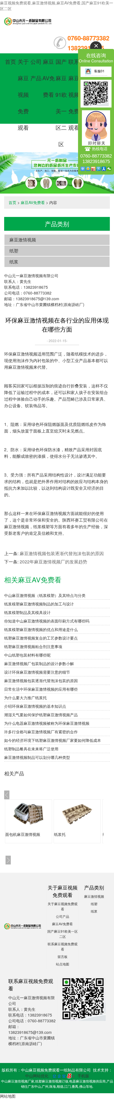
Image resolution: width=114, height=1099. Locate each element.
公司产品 (62, 916)
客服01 (99, 70)
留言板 (63, 956)
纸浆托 (60, 834)
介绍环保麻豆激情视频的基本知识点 (35, 706)
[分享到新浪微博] (93, 169)
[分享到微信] (109, 169)
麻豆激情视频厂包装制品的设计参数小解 (39, 663)
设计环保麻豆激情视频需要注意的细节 (37, 672)
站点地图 (62, 964)
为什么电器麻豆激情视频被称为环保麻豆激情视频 (46, 723)
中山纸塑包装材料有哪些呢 (27, 655)
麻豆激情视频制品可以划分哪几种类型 (37, 757)
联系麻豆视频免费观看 (73, 94)
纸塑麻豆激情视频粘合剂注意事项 (33, 646)
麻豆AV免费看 (48, 77)
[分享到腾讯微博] (98, 169)
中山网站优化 (36, 1075)
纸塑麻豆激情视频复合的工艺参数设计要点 (41, 638)
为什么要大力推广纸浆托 (25, 697)
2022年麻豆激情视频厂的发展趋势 (53, 561)
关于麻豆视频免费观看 (23, 94)
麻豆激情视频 (22, 239)
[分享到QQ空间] (88, 169)
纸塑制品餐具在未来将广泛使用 (31, 748)
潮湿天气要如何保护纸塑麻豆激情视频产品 (41, 714)
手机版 (83, 1075)
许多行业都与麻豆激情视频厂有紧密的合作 (41, 731)
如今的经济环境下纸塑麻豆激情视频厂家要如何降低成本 (52, 740)
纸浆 (13, 261)
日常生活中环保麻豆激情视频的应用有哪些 (41, 689)
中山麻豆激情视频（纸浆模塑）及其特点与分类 (45, 595)
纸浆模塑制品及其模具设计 (27, 612)
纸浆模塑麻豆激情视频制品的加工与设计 (39, 604)
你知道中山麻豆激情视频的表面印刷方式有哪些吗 (46, 621)
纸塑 (13, 250)
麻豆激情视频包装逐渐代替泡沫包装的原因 (62, 553)
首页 (10, 61)
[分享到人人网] (104, 169)
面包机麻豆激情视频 (22, 834)
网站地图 (7, 1096)
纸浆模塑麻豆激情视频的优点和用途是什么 (41, 629)
